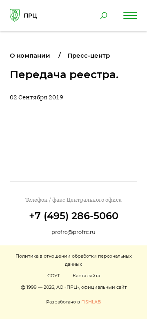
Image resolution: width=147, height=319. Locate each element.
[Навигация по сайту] (130, 16)
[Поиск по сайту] (104, 16)
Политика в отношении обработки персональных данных (74, 260)
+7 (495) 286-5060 (73, 216)
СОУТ (53, 276)
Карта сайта (86, 276)
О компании (30, 55)
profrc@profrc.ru (73, 232)
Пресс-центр (88, 55)
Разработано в (73, 302)
